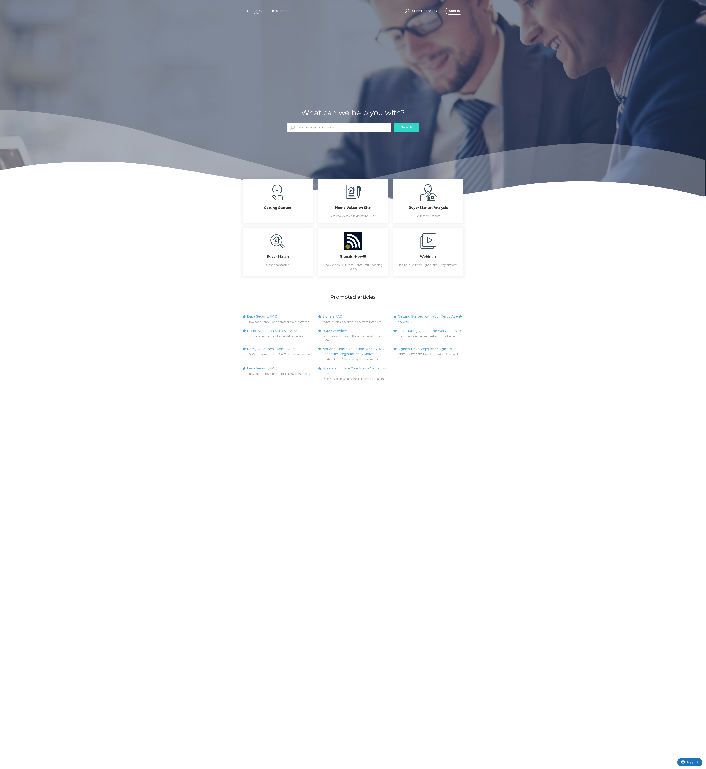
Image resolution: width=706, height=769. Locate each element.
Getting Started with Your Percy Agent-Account (430, 318)
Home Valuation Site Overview (272, 331)
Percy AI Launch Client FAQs (270, 349)
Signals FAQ (332, 316)
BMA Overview (334, 331)
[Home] (255, 11)
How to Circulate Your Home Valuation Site (354, 370)
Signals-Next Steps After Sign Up (425, 349)
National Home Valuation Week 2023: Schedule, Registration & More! (353, 351)
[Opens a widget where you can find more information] (689, 762)
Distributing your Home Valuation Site (429, 331)
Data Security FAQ (262, 316)
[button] (406, 11)
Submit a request (425, 11)
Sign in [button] (454, 11)
